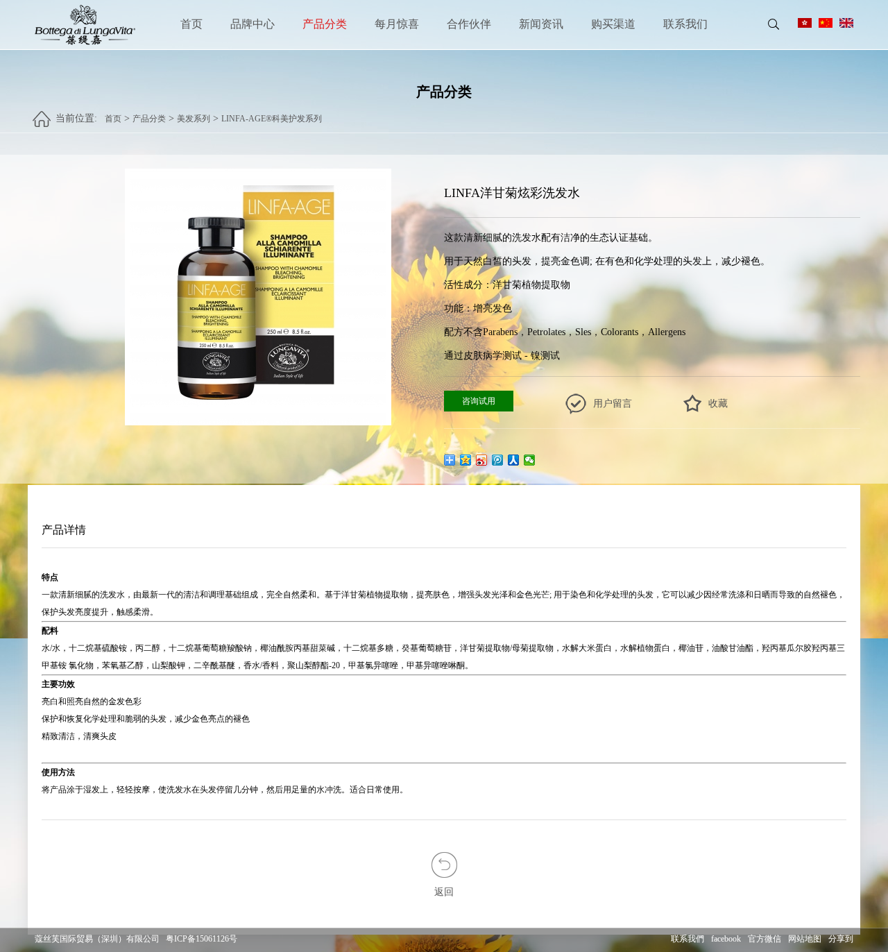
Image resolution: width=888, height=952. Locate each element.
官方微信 (764, 939)
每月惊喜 (397, 24)
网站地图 (804, 939)
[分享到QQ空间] (466, 460)
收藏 (718, 403)
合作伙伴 (469, 24)
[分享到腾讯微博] (498, 460)
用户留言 (612, 403)
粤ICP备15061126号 (201, 939)
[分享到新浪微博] (482, 460)
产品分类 (324, 24)
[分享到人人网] (514, 460)
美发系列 (193, 119)
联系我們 (687, 939)
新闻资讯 (541, 24)
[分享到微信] (530, 460)
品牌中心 (252, 24)
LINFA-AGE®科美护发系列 (271, 119)
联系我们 (685, 24)
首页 (191, 24)
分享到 (840, 939)
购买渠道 (613, 24)
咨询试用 (478, 401)
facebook (726, 939)
